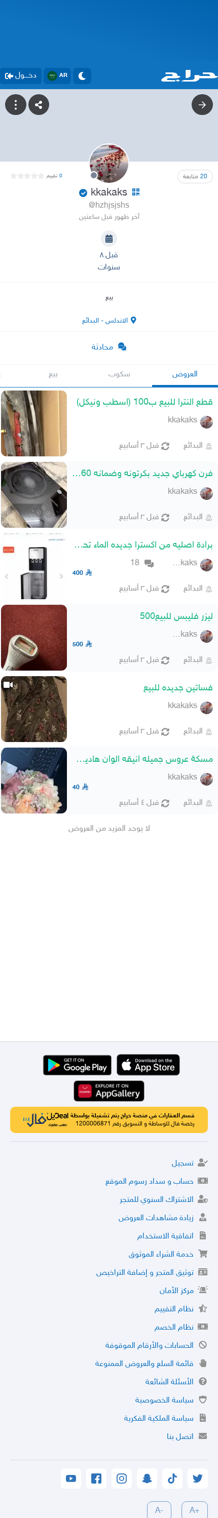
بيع (53, 374)
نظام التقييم (174, 1309)
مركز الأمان (177, 1291)
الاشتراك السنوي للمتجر (157, 1200)
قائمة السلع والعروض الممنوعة (144, 1364)
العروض (185, 374)
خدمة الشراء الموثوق (161, 1255)
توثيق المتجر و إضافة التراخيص (145, 1273)
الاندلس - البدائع (105, 321)
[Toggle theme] (82, 76)
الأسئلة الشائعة (170, 1382)
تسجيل (183, 1164)
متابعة (195, 176)
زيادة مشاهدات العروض (156, 1218)
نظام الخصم (174, 1328)
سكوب (119, 374)
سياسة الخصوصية (164, 1401)
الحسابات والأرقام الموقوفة (149, 1346)
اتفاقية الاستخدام (165, 1236)
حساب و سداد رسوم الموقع (149, 1182)
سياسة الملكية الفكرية (159, 1419)
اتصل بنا (180, 1437)
